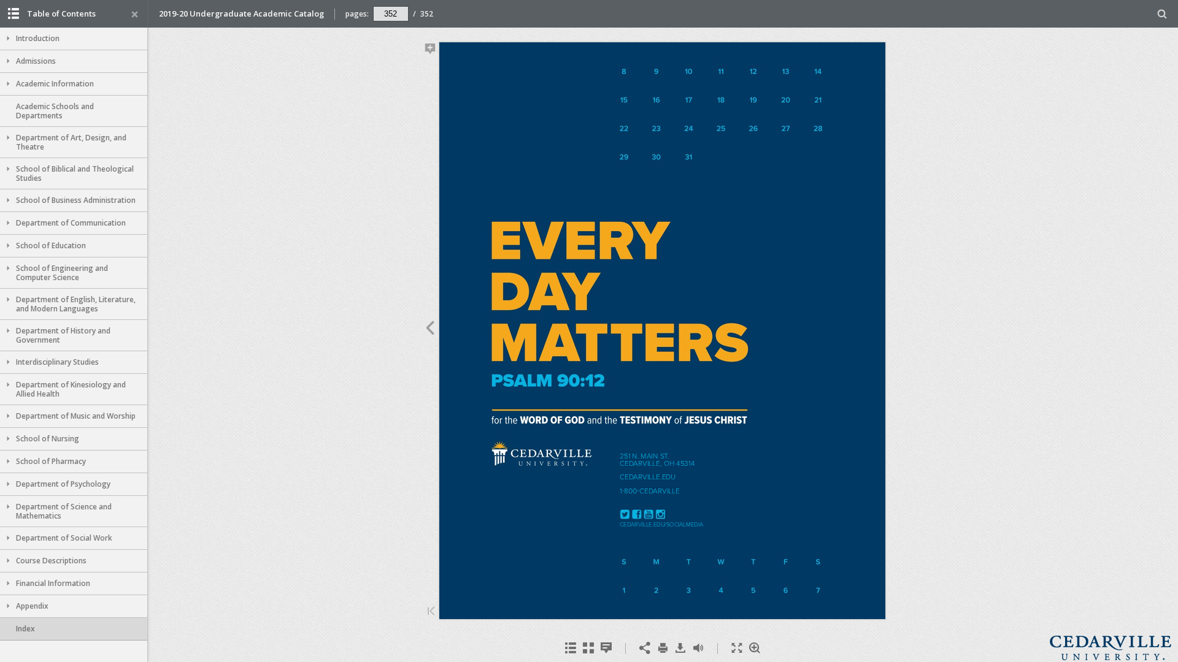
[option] (73, 39)
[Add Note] (429, 50)
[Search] (1162, 14)
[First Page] (431, 612)
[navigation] (391, 13)
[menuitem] (1162, 14)
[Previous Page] (429, 329)
